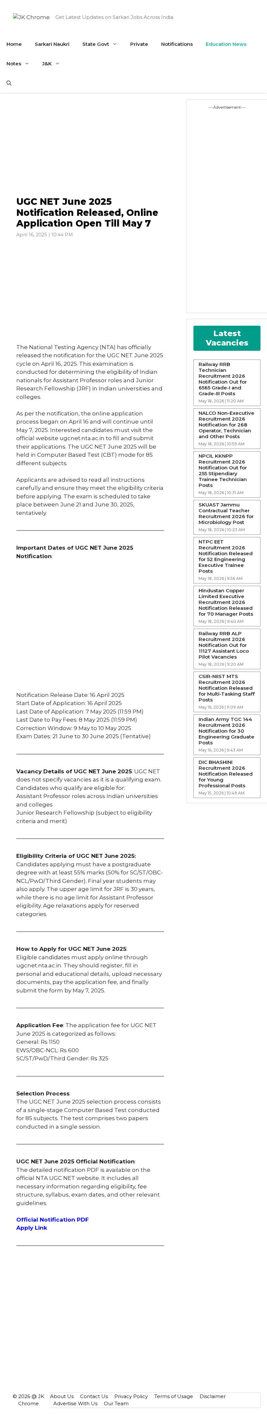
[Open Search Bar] (9, 83)
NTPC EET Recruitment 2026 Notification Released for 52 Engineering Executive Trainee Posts (226, 556)
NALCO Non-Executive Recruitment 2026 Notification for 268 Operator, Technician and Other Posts (226, 424)
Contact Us (94, 1396)
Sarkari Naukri (52, 44)
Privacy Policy (131, 1396)
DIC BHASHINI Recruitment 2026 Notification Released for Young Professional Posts (226, 774)
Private (139, 44)
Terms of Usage (173, 1396)
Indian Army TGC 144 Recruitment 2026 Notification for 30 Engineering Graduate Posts (226, 731)
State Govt (95, 44)
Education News (226, 44)
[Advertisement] (90, 144)
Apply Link (31, 1227)
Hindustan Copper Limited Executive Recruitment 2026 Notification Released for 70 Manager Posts (226, 602)
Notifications (177, 44)
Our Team (116, 1403)
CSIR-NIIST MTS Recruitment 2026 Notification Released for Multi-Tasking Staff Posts (227, 688)
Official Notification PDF (52, 1219)
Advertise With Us (75, 1403)
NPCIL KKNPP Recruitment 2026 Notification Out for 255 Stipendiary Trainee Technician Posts (223, 470)
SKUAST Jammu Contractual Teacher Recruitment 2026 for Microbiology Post (226, 513)
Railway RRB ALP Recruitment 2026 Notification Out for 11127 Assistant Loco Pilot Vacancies (224, 645)
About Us (62, 1396)
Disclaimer (213, 1396)
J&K (47, 63)
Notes (14, 63)
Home (14, 44)
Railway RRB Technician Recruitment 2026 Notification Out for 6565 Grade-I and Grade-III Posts (223, 379)
